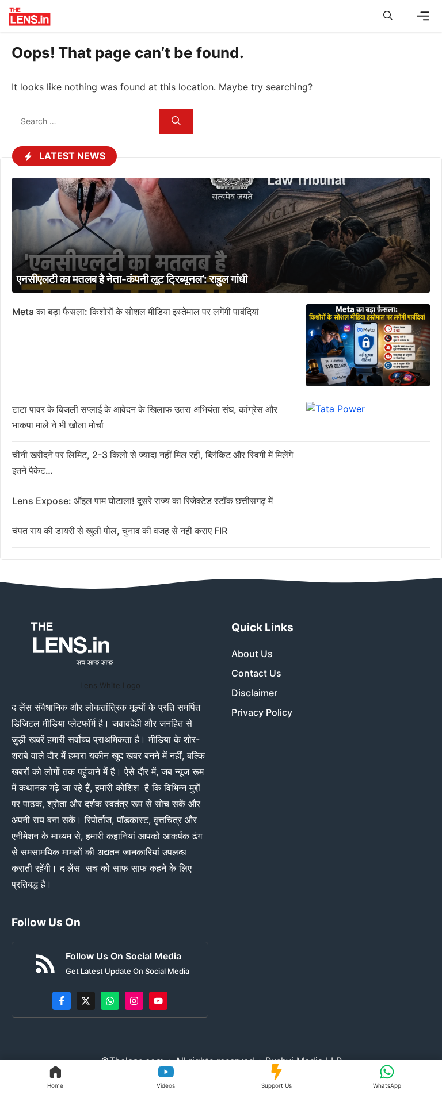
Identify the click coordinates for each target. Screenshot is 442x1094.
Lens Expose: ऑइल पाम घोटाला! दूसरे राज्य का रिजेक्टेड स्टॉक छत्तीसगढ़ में (142, 500)
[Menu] (423, 16)
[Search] (176, 122)
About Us (252, 653)
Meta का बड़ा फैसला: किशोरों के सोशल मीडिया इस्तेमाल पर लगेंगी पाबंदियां (135, 311)
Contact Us (256, 673)
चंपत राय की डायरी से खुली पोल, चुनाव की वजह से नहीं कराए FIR (119, 530)
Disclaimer (254, 692)
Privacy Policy (261, 712)
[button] (388, 16)
